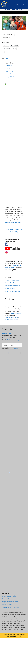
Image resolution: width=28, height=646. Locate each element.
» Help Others (9, 71)
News (6, 58)
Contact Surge (6, 333)
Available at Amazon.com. (13, 222)
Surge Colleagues (10, 288)
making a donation (15, 313)
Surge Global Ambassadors (12, 286)
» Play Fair (8, 68)
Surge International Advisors (13, 291)
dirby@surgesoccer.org (11, 317)
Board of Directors (10, 283)
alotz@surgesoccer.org (11, 319)
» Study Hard (8, 65)
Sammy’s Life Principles (12, 77)
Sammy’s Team (9, 74)
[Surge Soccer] (4, 4)
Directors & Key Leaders (12, 280)
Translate (15, 348)
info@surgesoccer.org (12, 340)
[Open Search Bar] (17, 4)
